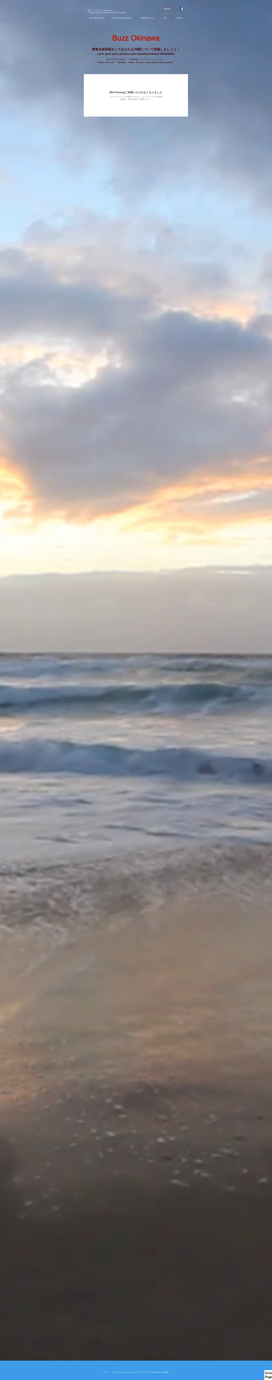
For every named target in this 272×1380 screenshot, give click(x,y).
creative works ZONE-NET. (134, 1372)
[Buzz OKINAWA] (182, 9)
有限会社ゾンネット (108, 1372)
